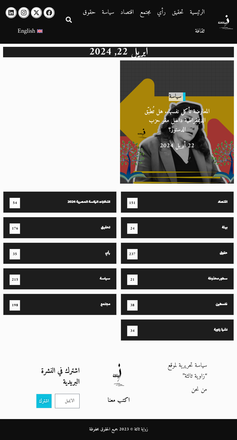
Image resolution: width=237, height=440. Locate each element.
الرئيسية (197, 12)
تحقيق (178, 12)
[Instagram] (23, 12)
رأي (161, 12)
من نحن (199, 389)
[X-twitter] (36, 12)
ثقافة (200, 31)
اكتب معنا (119, 400)
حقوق (89, 12)
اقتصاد (127, 12)
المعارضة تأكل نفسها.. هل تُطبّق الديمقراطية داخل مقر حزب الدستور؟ (177, 120)
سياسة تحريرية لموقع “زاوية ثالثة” (187, 371)
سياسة (108, 12)
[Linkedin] (11, 12)
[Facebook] (49, 12)
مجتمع (145, 12)
